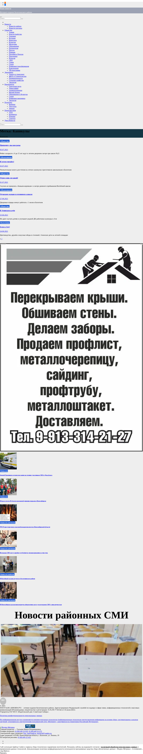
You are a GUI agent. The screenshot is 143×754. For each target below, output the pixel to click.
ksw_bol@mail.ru (29, 733)
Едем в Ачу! (5, 227)
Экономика (8, 72)
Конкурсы (13, 40)
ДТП (11, 112)
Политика (8, 102)
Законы (12, 108)
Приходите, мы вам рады (10, 145)
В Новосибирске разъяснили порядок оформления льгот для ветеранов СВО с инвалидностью (31, 604)
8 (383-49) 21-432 (24, 737)
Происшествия (10, 110)
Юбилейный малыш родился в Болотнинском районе (17, 578)
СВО (11, 60)
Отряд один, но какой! (9, 178)
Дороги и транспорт (16, 74)
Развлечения (13, 68)
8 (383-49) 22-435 (21, 731)
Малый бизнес (14, 92)
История (12, 38)
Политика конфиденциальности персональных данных (21, 716)
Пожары (12, 116)
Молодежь (13, 44)
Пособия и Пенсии (16, 54)
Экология (12, 82)
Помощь (12, 52)
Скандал (12, 118)
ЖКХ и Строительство (17, 76)
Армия (11, 32)
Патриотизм (13, 48)
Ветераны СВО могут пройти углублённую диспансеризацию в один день (24, 553)
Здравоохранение (15, 90)
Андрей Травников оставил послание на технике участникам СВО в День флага (26, 475)
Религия (12, 58)
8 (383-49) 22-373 (35, 731)
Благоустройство (15, 34)
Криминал (13, 114)
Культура (12, 42)
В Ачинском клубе (7, 211)
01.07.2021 (4, 182)
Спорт (11, 64)
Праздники (13, 56)
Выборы (12, 104)
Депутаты (12, 106)
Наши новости (5, 8)
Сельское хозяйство (16, 80)
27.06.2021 (4, 199)
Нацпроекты (9, 84)
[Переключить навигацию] (1, 16)
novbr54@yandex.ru (44, 733)
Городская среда (15, 86)
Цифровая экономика (17, 98)
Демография (13, 88)
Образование (14, 46)
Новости (7, 24)
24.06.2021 (4, 231)
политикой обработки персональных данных (119, 747)
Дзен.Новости (9, 120)
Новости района (15, 26)
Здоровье (12, 36)
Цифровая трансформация (19, 66)
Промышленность (16, 78)
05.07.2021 (4, 150)
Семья (11, 62)
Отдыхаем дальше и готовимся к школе (16, 194)
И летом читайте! (7, 162)
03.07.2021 (4, 166)
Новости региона (15, 28)
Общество (8, 30)
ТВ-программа (14, 70)
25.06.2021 (4, 215)
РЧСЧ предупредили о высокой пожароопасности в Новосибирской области (25, 527)
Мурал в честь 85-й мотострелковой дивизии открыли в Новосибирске (23, 501)
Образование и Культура (18, 94)
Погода (12, 50)
